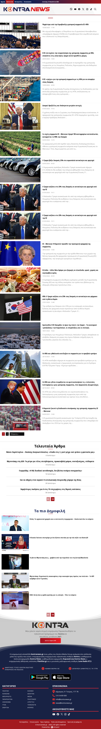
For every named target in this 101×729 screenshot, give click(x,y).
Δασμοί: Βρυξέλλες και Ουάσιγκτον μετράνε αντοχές (62, 105)
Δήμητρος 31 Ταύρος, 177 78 (67, 691)
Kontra (77, 656)
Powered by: (48, 727)
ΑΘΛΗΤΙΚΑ (30, 694)
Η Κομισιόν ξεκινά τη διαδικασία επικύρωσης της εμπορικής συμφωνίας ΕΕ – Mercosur (70, 409)
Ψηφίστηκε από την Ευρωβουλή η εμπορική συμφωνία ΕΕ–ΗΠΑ (65, 24)
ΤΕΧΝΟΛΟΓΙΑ (31, 705)
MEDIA (29, 696)
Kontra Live (10, 2)
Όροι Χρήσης (45, 722)
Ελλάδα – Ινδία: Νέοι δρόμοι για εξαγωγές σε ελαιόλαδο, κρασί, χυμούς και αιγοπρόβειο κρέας (70, 271)
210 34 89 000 (61, 695)
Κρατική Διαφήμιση (75, 722)
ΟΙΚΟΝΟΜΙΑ (6, 702)
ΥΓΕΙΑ (4, 705)
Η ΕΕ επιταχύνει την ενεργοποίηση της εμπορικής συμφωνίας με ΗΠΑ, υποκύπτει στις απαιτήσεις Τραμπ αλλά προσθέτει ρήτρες (68, 54)
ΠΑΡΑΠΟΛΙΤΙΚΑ (7, 699)
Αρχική (3, 2)
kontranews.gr (37, 654)
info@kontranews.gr (63, 699)
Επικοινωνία (27, 2)
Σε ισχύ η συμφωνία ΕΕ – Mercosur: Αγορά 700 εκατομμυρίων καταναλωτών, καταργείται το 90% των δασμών (70, 135)
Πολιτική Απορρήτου (58, 722)
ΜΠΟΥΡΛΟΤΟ (6, 696)
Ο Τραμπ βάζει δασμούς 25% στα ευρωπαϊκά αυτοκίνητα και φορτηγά (68, 160)
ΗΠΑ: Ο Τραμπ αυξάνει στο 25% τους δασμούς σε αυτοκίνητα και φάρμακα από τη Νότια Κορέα (69, 297)
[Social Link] (71, 9)
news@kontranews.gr (64, 703)
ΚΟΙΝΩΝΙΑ (5, 694)
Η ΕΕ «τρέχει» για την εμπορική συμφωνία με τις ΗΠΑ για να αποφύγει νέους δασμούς (68, 80)
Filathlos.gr (42, 661)
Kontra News (35, 659)
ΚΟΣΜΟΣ (30, 691)
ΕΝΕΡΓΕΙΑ (5, 707)
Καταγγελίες (18, 2)
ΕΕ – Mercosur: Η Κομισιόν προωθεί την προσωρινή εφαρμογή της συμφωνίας (66, 245)
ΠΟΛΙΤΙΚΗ (5, 691)
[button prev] (48, 499)
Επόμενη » (14, 434)
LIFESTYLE (30, 702)
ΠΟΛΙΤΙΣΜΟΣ (31, 699)
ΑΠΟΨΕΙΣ (30, 707)
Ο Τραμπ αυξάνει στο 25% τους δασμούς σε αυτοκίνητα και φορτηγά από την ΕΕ (69, 188)
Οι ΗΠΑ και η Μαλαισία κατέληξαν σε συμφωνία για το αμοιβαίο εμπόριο (69, 353)
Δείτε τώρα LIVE (50, 640)
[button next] (52, 499)
